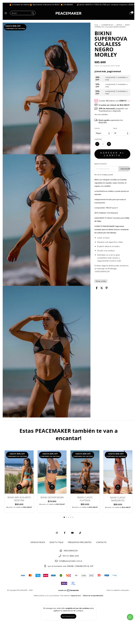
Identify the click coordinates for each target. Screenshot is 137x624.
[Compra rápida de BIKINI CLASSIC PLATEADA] (85, 487)
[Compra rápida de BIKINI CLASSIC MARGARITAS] (118, 487)
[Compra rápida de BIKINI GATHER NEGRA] (52, 487)
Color (97, 128)
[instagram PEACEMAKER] (56, 532)
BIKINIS (119, 25)
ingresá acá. (76, 596)
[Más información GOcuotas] (128, 101)
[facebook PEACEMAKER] (64, 532)
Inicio (96, 25)
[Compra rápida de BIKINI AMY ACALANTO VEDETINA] (19, 487)
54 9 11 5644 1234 (71, 556)
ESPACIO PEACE (38, 542)
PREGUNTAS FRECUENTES (80, 542)
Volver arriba (101, 281)
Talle (115, 128)
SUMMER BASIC (107, 25)
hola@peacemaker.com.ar (70, 561)
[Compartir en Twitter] (101, 288)
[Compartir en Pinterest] (106, 288)
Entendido (68, 616)
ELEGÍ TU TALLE (56, 542)
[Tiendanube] (68, 591)
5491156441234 (71, 550)
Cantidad (98, 139)
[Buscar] (33, 13)
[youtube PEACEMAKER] (72, 532)
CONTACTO (101, 542)
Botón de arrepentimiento (93, 596)
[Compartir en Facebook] (96, 288)
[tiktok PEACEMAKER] (80, 532)
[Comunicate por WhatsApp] (130, 617)
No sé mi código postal (103, 175)
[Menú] (6, 13)
